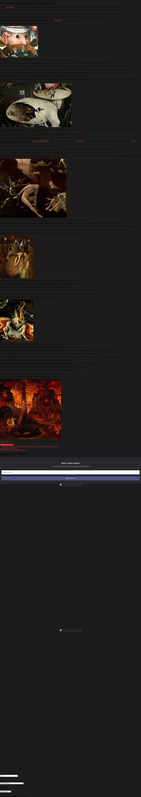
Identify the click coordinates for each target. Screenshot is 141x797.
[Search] (19, 776)
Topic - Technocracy (51, 446)
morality (2, 445)
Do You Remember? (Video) (8, 448)
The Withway (10, 7)
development (80, 141)
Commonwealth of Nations (40, 141)
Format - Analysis (39, 446)
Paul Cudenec (9, 445)
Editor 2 (4, 446)
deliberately (58, 20)
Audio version (4, 441)
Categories (3, 781)
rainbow (133, 141)
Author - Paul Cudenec (26, 446)
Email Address (6, 469)
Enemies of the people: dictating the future (13, 450)
